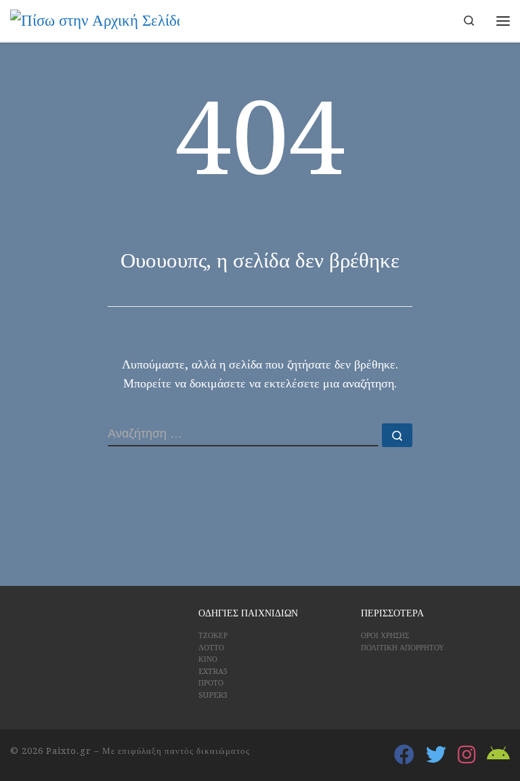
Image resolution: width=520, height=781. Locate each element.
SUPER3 (213, 695)
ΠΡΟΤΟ (210, 683)
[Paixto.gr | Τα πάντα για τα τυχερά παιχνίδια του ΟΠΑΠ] (94, 19)
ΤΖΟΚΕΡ (213, 635)
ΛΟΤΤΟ (211, 647)
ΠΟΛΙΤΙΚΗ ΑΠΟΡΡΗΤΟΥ (402, 647)
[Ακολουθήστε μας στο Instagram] (466, 754)
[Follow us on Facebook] (404, 754)
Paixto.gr (68, 751)
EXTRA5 (213, 671)
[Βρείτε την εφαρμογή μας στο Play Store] (498, 754)
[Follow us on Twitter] (436, 754)
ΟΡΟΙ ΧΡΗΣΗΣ (385, 635)
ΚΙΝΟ (207, 659)
